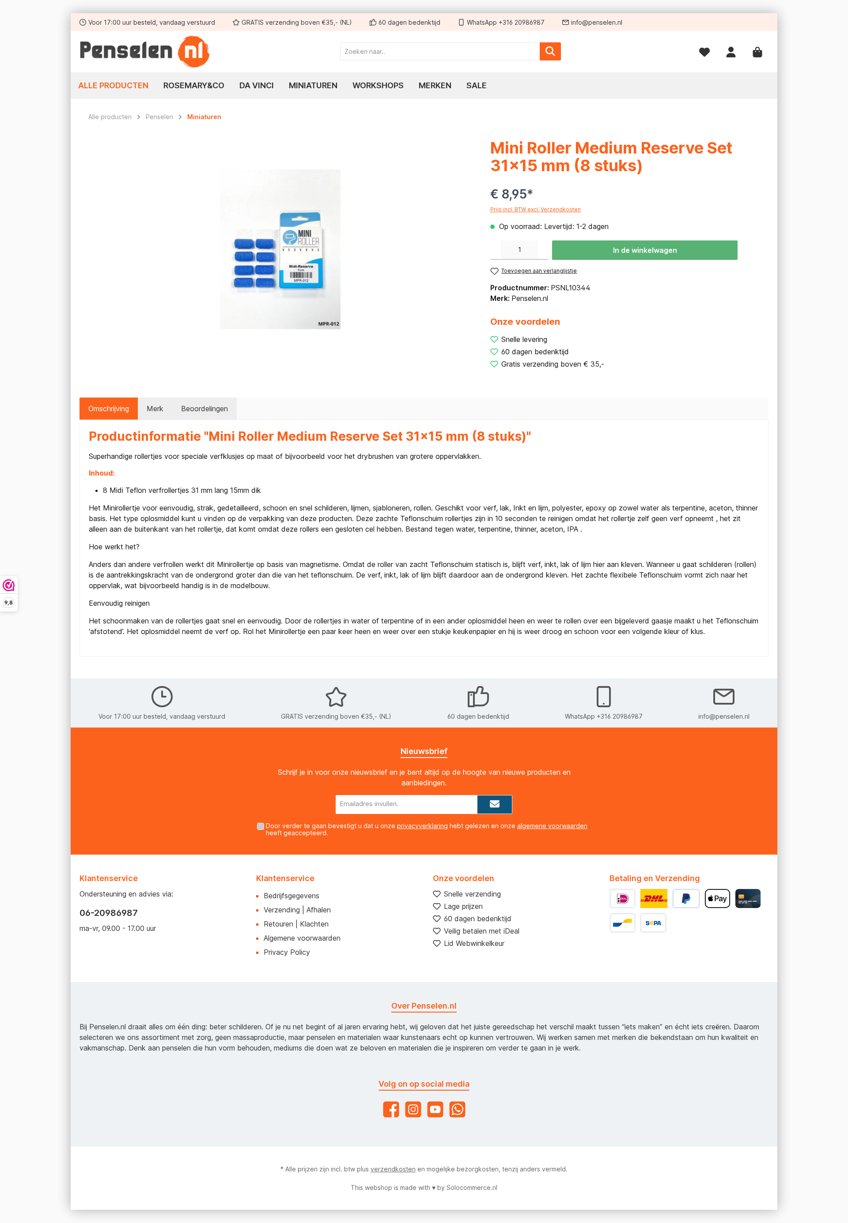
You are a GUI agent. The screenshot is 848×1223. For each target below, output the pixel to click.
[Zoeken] (550, 51)
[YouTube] (435, 1109)
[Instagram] (413, 1109)
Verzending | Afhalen (297, 909)
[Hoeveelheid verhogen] (543, 250)
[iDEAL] (623, 898)
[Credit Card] (748, 898)
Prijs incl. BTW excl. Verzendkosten (535, 209)
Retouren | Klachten (296, 923)
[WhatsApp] (457, 1109)
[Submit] (494, 804)
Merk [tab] (155, 408)
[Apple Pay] (717, 898)
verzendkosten (393, 1169)
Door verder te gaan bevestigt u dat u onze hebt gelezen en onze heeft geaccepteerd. (426, 829)
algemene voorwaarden (552, 825)
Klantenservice (285, 878)
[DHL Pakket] (653, 898)
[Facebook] (391, 1109)
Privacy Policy (287, 952)
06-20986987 (109, 913)
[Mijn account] (731, 51)
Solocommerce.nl (472, 1187)
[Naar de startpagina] (146, 51)
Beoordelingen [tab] (204, 408)
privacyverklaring (422, 825)
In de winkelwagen (645, 250)
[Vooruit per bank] (653, 923)
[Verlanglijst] (704, 51)
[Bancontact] (623, 923)
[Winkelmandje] (757, 51)
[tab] (109, 409)
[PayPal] (686, 898)
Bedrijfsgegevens (291, 895)
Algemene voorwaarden (302, 938)
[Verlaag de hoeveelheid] (495, 250)
